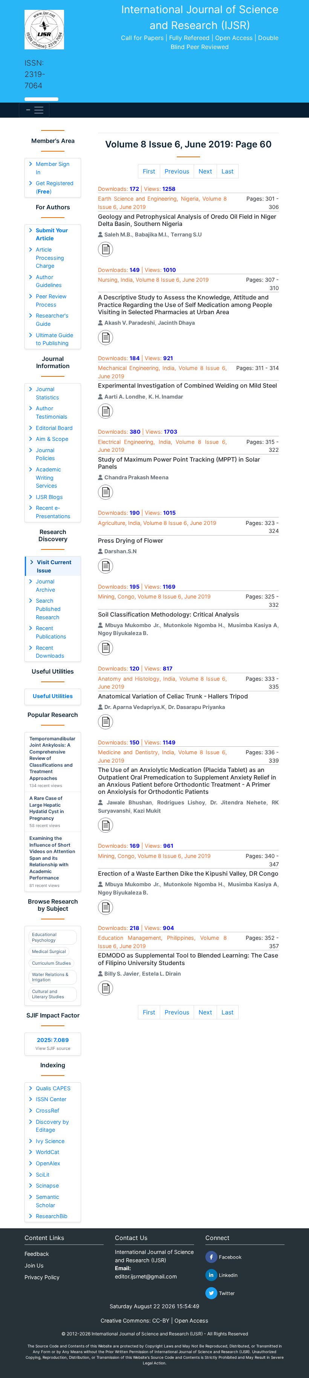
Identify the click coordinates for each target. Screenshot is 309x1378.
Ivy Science (50, 1141)
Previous (177, 171)
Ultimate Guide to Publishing (54, 339)
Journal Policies (45, 454)
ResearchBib (51, 1216)
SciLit (42, 1174)
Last (228, 171)
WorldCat (47, 1152)
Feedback (36, 1254)
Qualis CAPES (53, 1088)
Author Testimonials (51, 412)
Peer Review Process (51, 300)
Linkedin (227, 1275)
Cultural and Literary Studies (48, 994)
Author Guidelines (49, 281)
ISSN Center (51, 1099)
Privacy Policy (42, 1277)
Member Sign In (52, 168)
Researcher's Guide (52, 319)
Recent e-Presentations (53, 512)
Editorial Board (54, 428)
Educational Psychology (44, 937)
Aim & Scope (52, 439)
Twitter (226, 1293)
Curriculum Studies (51, 963)
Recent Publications (51, 632)
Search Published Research (48, 608)
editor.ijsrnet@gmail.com (146, 1276)
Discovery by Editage (52, 1126)
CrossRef (47, 1110)
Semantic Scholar (47, 1201)
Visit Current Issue (54, 566)
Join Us (34, 1265)
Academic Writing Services (48, 477)
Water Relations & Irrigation (50, 977)
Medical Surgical (49, 951)
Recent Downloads (50, 651)
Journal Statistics (47, 393)
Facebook (229, 1257)
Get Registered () (54, 187)
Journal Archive (45, 585)
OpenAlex (48, 1163)
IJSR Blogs (49, 497)
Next (205, 171)
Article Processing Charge (50, 257)
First (149, 171)
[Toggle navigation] (34, 110)
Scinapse (47, 1185)
